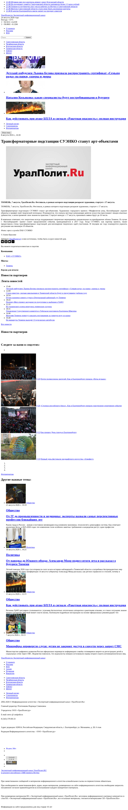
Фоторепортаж (12, 128)
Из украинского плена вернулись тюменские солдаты (29, 307)
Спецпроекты (12, 126)
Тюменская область (14, 48)
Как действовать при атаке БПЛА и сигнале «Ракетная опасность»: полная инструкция (66, 605)
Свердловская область (15, 42)
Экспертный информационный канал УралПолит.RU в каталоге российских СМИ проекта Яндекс (24, 771)
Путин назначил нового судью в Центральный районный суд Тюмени (36, 298)
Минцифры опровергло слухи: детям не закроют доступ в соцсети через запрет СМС (64, 646)
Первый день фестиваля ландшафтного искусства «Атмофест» (67, 459)
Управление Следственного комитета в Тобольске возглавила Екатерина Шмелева (41, 311)
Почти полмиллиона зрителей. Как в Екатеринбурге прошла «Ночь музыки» (73, 379)
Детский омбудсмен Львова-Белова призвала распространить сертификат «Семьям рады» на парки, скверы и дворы (55, 289)
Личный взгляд (12, 124)
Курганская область (14, 46)
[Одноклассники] (6, 241)
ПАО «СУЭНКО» (13, 256)
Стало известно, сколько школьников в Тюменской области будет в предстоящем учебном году (46, 293)
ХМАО (9, 51)
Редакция (10, 671)
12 (39, 432)
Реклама (9, 31)
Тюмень (9, 266)
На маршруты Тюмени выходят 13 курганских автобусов (30, 320)
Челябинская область (15, 44)
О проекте (10, 28)
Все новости (6, 324)
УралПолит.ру (15, 239)
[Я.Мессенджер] (9, 241)
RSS (8, 33)
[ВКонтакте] (2, 241)
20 (39, 379)
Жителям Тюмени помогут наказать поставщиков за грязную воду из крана (38, 316)
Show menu (6, 133)
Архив (9, 669)
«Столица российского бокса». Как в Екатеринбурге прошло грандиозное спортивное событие (81, 406)
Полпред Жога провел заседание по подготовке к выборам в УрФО (35, 302)
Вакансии (10, 673)
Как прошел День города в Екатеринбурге (58, 432)
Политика (30, 547)
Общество (30, 503)
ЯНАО (9, 53)
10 (39, 459)
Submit (28, 37)
